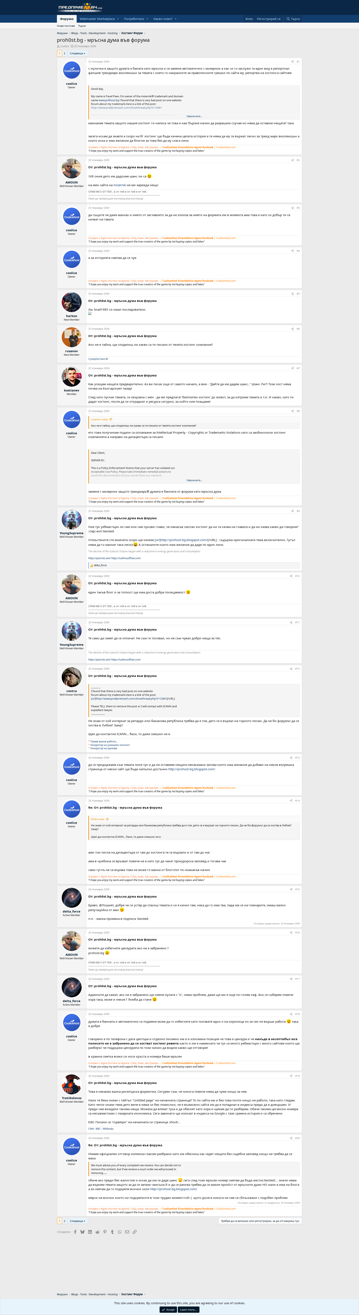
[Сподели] (292, 61)
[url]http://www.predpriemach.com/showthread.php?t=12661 (129, 698)
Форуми (67, 19)
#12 (297, 668)
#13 (297, 757)
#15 (297, 889)
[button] (118, 19)
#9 (298, 511)
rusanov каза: (99, 419)
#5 (298, 293)
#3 (298, 208)
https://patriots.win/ (99, 558)
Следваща (76, 53)
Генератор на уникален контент (110, 745)
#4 (298, 251)
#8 (298, 411)
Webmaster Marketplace (97, 19)
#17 (297, 979)
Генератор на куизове (103, 748)
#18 (297, 1014)
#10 (297, 576)
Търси (82, 26)
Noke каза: (98, 819)
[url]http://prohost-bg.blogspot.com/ (181, 540)
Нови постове (66, 26)
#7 (298, 368)
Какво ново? (163, 19)
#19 (297, 1076)
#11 (297, 622)
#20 (297, 1138)
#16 (297, 932)
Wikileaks (108, 1128)
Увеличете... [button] (194, 116)
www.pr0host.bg (109, 100)
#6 (298, 329)
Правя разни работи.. (104, 741)
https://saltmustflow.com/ (126, 558)
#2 (298, 160)
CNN (91, 1128)
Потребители (134, 19)
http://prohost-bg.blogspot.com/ (191, 769)
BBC (98, 1128)
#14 (297, 800)
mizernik (119, 185)
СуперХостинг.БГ (98, 359)
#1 (298, 61)
